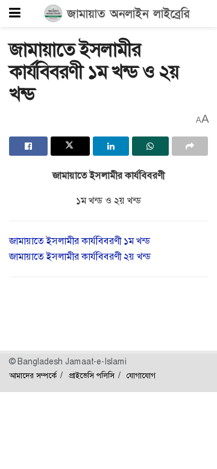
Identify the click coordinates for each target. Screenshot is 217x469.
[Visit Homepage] (117, 14)
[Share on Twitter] (70, 146)
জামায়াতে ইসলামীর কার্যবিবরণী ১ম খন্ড (79, 240)
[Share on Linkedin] (111, 146)
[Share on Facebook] (28, 146)
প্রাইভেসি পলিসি (92, 375)
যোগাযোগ (141, 375)
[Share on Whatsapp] (150, 146)
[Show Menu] (14, 13)
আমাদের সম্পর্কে (33, 375)
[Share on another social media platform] (190, 146)
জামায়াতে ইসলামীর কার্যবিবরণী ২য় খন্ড (80, 256)
